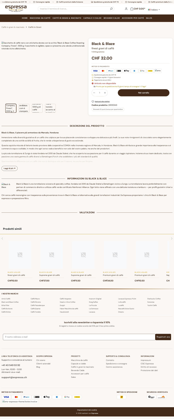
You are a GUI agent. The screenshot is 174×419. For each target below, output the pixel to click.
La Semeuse (93, 309)
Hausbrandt (64, 312)
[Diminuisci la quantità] (94, 92)
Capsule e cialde (78, 363)
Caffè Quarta (35, 309)
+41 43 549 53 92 (11, 365)
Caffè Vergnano (65, 299)
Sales (73, 377)
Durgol (62, 305)
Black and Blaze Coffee (10, 302)
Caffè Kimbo (6, 312)
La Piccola (93, 305)
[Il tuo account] (126, 9)
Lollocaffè (122, 302)
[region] (43, 75)
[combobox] (73, 8)
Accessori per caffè (80, 373)
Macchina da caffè (79, 360)
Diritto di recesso (149, 367)
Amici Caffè (6, 299)
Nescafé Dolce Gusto (126, 309)
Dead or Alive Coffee (67, 302)
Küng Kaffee (93, 302)
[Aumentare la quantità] (105, 92)
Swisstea (150, 302)
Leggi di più (8, 168)
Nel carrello (143, 92)
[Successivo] (83, 70)
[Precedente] (3, 70)
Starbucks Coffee (153, 299)
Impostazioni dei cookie (87, 410)
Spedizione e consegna (116, 363)
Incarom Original (95, 299)
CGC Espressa (147, 363)
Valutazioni (87, 212)
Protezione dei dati (149, 370)
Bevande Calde (77, 370)
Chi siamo (40, 360)
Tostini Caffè (152, 305)
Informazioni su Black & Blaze (87, 178)
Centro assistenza (114, 367)
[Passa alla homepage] (16, 9)
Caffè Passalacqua (38, 305)
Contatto (110, 360)
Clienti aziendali (43, 363)
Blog (38, 367)
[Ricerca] (111, 9)
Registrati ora (163, 337)
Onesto (121, 312)
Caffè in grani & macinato (82, 367)
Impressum (146, 360)
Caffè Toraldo (36, 312)
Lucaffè (121, 305)
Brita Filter (5, 305)
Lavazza (92, 312)
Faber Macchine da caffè (69, 309)
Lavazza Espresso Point (127, 299)
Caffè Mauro (35, 299)
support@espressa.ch (14, 377)
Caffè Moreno (36, 302)
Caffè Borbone (7, 309)
